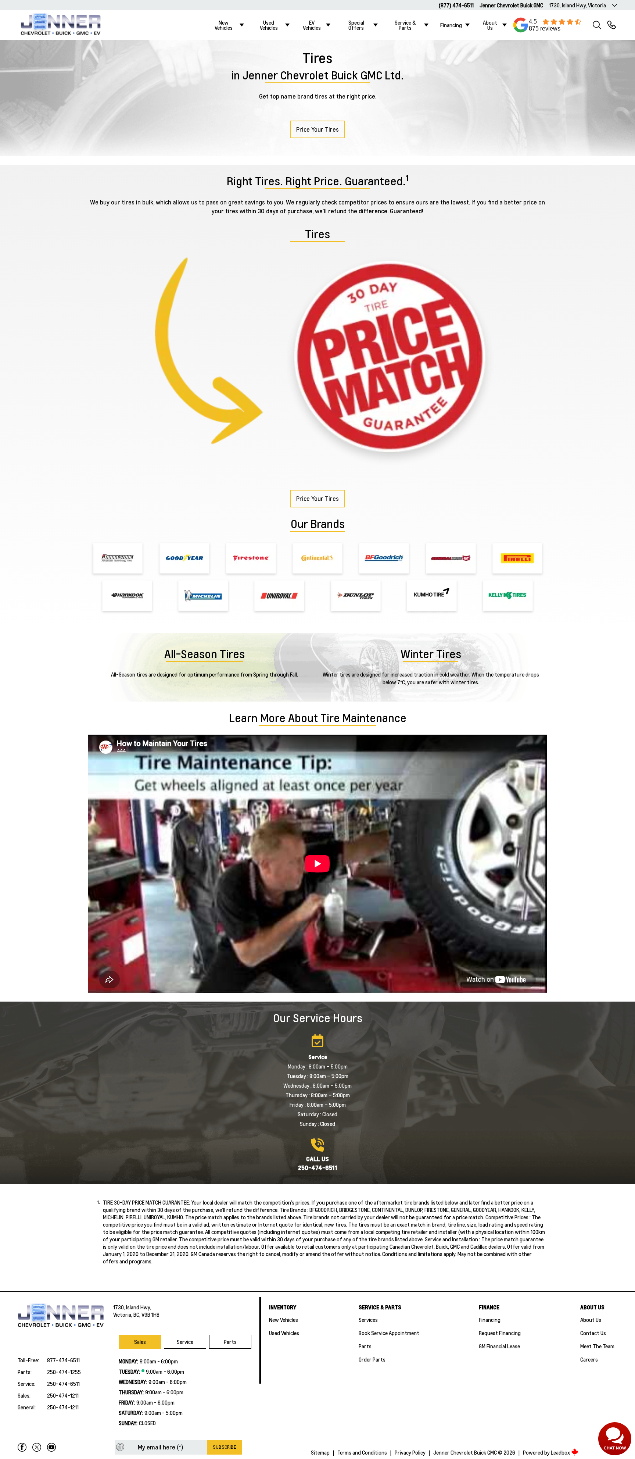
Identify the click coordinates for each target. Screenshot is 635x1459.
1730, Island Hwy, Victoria (577, 5)
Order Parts (372, 1359)
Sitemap (320, 1452)
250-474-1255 (64, 1372)
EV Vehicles (312, 25)
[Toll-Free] (611, 25)
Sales (140, 1341)
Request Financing (500, 1333)
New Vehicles (224, 25)
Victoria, (123, 1314)
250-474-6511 (63, 1383)
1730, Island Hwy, (132, 1307)
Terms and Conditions (362, 1452)
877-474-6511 (63, 1360)
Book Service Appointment (389, 1333)
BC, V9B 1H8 (146, 1314)
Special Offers (356, 25)
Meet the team (597, 1346)
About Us (490, 25)
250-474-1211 (63, 1395)
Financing (451, 25)
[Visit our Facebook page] (22, 1447)
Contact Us (593, 1333)
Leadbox (561, 1452)
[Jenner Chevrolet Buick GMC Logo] (65, 25)
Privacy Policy (410, 1452)
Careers (589, 1359)
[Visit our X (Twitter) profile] (36, 1447)
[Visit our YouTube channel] (51, 1447)
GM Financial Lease (499, 1346)
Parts (230, 1341)
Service (185, 1341)
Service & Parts (405, 25)
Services (368, 1319)
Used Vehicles (269, 25)
